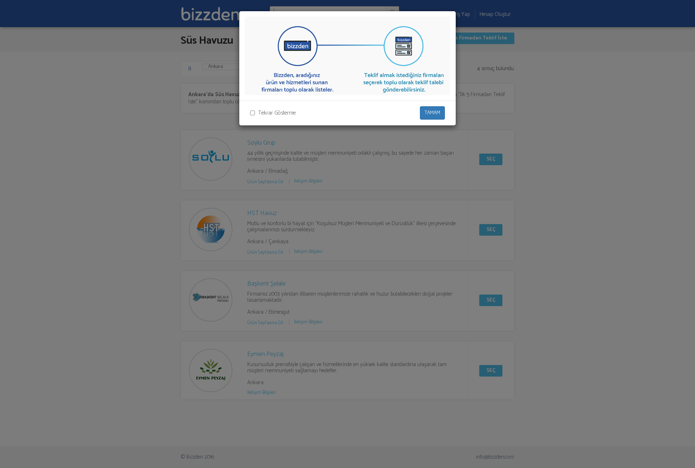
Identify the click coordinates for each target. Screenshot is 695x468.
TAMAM (432, 113)
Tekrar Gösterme (277, 112)
